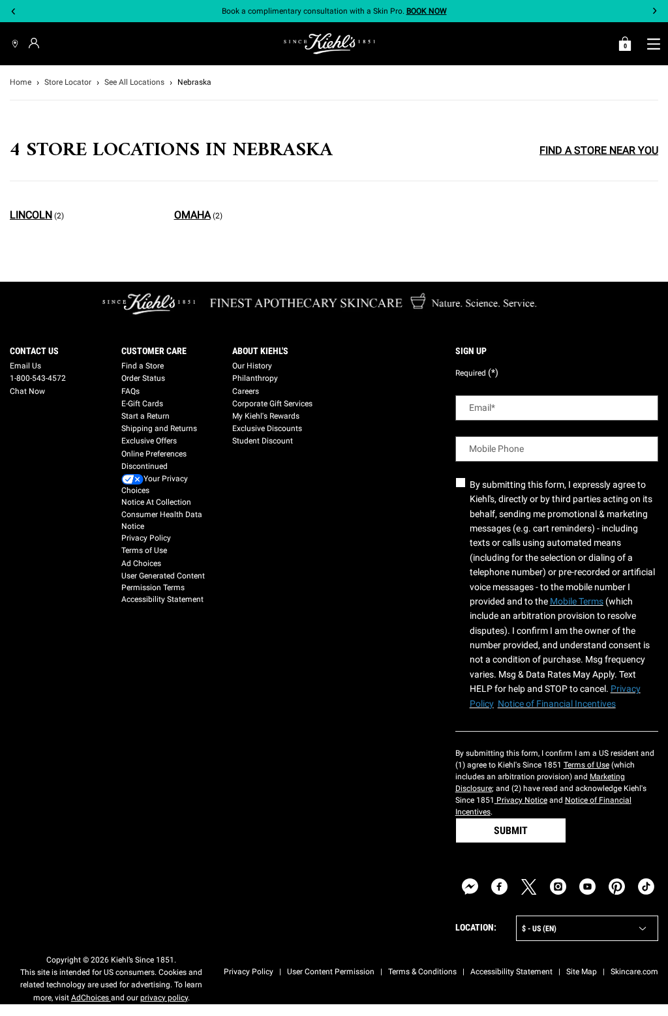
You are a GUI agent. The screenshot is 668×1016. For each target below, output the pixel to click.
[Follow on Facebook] (499, 886)
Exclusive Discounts (267, 428)
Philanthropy (255, 378)
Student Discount (262, 440)
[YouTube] (587, 886)
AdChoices (91, 997)
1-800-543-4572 (38, 378)
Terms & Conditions (422, 971)
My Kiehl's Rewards (265, 416)
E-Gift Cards (142, 403)
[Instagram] (558, 886)
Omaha (192, 215)
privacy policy (164, 997)
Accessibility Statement (162, 599)
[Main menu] (653, 43)
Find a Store (142, 365)
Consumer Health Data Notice (161, 520)
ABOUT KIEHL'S (260, 351)
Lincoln (31, 215)
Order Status (143, 378)
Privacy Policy (146, 538)
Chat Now (27, 391)
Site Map (581, 971)
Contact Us (34, 351)
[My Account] (35, 43)
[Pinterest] (616, 886)
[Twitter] (528, 886)
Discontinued (144, 466)
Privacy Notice (520, 800)
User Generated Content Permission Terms (163, 581)
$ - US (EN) (539, 928)
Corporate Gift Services (272, 403)
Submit (511, 830)
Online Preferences (154, 453)
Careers (245, 391)
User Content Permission (330, 971)
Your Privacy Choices (154, 484)
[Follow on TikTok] (646, 886)
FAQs (130, 391)
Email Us (25, 365)
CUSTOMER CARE (154, 351)
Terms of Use (144, 550)
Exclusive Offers (149, 440)
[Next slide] (654, 11)
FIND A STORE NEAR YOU (598, 150)
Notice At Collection (156, 502)
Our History (252, 365)
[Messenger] (470, 886)
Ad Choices (141, 563)
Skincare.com (634, 971)
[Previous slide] (13, 11)
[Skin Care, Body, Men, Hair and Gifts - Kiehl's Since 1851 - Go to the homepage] (329, 43)
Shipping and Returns (159, 428)
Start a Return (145, 416)
